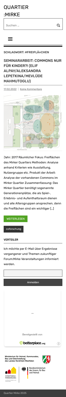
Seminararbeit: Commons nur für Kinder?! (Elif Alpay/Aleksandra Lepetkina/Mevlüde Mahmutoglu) (32, 70)
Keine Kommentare (31, 89)
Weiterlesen (16, 218)
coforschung (13, 229)
